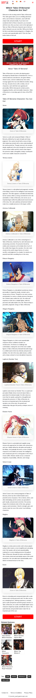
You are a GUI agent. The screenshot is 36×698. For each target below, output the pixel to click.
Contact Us (5, 693)
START (18, 41)
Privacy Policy (28, 693)
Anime (7, 676)
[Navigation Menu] (33, 2)
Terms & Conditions (16, 693)
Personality (22, 676)
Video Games (5, 680)
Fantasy (14, 676)
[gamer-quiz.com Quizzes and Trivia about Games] (5, 2)
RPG (29, 676)
